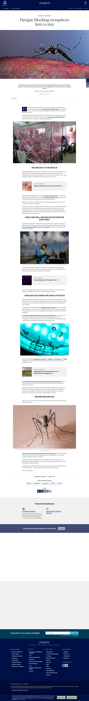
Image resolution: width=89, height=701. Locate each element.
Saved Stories (79, 8)
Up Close (49, 674)
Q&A (48, 664)
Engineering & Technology (35, 661)
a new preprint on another (39, 359)
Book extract (50, 652)
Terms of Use (67, 656)
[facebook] (63, 665)
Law (30, 665)
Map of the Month (51, 658)
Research (49, 668)
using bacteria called (53, 117)
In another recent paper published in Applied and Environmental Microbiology (41, 381)
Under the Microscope (52, 672)
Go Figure (49, 656)
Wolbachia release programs (48, 307)
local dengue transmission (51, 197)
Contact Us (66, 654)
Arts (30, 655)
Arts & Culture (15, 654)
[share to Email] (47, 491)
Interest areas (15, 649)
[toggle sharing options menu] (87, 80)
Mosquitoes (37, 483)
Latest (71, 8)
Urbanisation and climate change (50, 109)
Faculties (30, 649)
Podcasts (49, 662)
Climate (53, 483)
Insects (60, 483)
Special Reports (50, 670)
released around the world (50, 195)
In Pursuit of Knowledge (52, 654)
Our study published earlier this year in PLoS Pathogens (36, 227)
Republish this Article (41, 476)
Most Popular (6, 8)
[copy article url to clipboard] (50, 491)
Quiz (48, 666)
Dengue (29, 483)
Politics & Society (16, 664)
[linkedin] (66, 665)
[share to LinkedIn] (44, 491)
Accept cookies (61, 697)
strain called (57, 359)
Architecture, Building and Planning (35, 652)
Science (49, 480)
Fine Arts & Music (33, 663)
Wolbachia (61, 117)
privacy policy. (75, 635)
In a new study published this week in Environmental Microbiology (39, 315)
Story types (48, 649)
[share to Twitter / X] (41, 491)
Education (14, 658)
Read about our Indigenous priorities (20, 690)
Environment (15, 660)
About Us (66, 652)
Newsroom (66, 658)
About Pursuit (66, 649)
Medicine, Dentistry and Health (35, 668)
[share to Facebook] (38, 491)
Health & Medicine (16, 662)
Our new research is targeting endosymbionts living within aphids (38, 453)
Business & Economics (17, 656)
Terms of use (51, 476)
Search (86, 8)
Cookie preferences (72, 697)
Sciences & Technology (17, 666)
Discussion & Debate (16, 8)
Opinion (48, 660)
